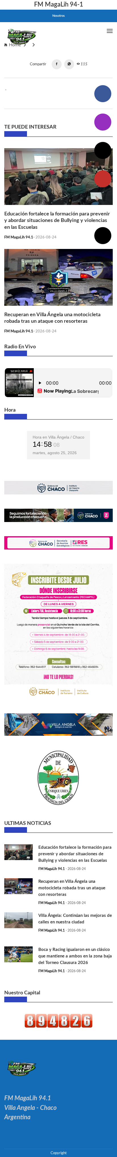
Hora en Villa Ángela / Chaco (58, 437)
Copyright (59, 1153)
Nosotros (58, 15)
